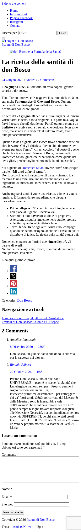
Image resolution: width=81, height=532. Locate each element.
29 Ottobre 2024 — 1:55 (26, 372)
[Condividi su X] (13, 278)
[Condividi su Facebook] (13, 271)
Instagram (16, 22)
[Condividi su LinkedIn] (13, 293)
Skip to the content (14, 3)
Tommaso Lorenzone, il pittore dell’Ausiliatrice (33, 318)
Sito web (7, 504)
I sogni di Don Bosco (16, 44)
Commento (10, 454)
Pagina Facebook (21, 18)
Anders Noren (22, 526)
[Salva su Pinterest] (13, 286)
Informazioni (18, 14)
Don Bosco (24, 300)
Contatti (15, 25)
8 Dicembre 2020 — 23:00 (27, 346)
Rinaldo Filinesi (20, 364)
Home (14, 10)
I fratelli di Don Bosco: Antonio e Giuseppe (30, 322)
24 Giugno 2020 (12, 80)
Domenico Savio (33, 168)
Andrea (30, 80)
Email (7, 496)
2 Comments (46, 80)
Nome (7, 489)
